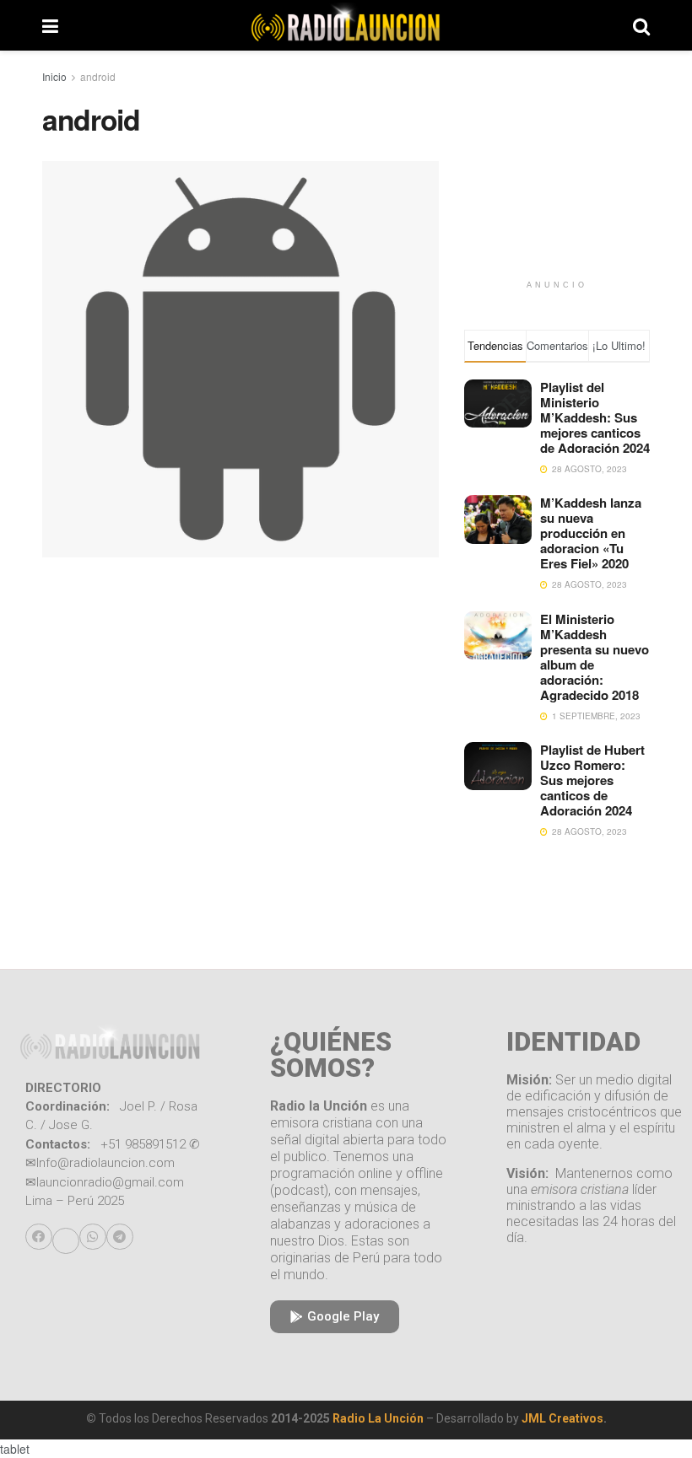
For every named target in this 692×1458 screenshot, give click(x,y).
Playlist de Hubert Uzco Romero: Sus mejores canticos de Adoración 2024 (592, 780)
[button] (38, 1237)
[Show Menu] (50, 25)
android (98, 76)
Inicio (54, 76)
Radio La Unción (378, 1418)
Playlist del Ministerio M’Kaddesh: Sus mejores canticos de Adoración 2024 (595, 417)
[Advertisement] (557, 187)
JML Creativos (562, 1418)
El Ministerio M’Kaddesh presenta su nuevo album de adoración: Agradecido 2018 (594, 657)
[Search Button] (641, 25)
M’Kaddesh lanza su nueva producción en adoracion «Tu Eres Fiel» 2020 (590, 533)
